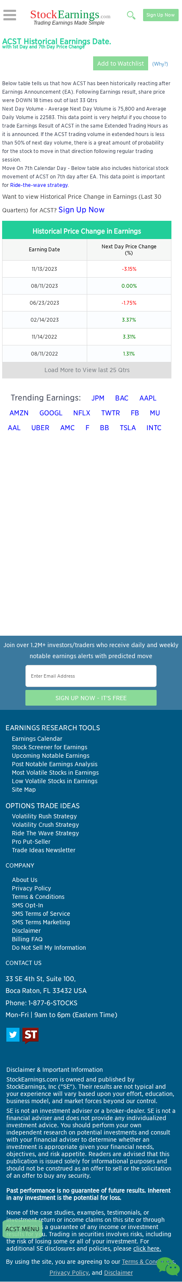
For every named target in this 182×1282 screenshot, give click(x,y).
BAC (122, 398)
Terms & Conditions (38, 896)
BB (104, 428)
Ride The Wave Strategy (45, 833)
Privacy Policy (31, 888)
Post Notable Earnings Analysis (54, 764)
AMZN (19, 413)
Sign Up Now (160, 15)
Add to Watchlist (120, 63)
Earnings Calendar (37, 738)
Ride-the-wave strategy (39, 185)
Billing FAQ (27, 939)
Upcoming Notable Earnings (50, 755)
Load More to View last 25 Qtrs (87, 370)
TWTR (110, 413)
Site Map (24, 789)
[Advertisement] (91, 544)
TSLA (128, 428)
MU (155, 413)
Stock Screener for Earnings (49, 747)
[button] (9, 15)
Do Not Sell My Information (49, 947)
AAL (14, 428)
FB (135, 413)
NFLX (82, 413)
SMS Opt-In (27, 905)
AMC (67, 428)
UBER (40, 428)
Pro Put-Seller (31, 841)
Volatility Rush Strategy (44, 816)
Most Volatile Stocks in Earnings (55, 772)
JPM (98, 398)
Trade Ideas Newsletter (43, 850)
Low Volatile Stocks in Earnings (54, 781)
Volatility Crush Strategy (45, 824)
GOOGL (51, 413)
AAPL (148, 398)
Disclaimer (26, 930)
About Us (24, 879)
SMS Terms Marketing (41, 922)
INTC (154, 428)
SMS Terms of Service (41, 913)
